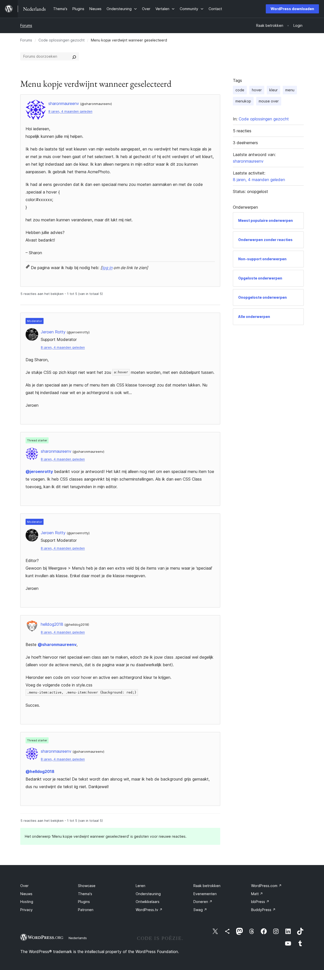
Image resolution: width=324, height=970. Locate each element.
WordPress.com (266, 885)
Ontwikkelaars (147, 901)
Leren (140, 885)
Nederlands (78, 938)
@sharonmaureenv (57, 644)
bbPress (260, 901)
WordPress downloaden (292, 9)
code (239, 90)
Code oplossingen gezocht (61, 40)
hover (257, 90)
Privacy (26, 910)
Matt (257, 894)
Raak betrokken (206, 885)
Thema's (85, 894)
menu (289, 90)
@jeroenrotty (39, 471)
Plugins (84, 901)
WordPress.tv (149, 910)
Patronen (85, 910)
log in (107, 267)
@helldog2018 (40, 771)
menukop (243, 101)
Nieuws (26, 894)
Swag (200, 910)
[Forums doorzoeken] (74, 56)
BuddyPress (263, 910)
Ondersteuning (148, 894)
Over (24, 885)
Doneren (202, 901)
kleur (273, 90)
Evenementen (205, 894)
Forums (26, 25)
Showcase (86, 885)
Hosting (26, 901)
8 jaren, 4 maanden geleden (70, 111)
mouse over (269, 101)
